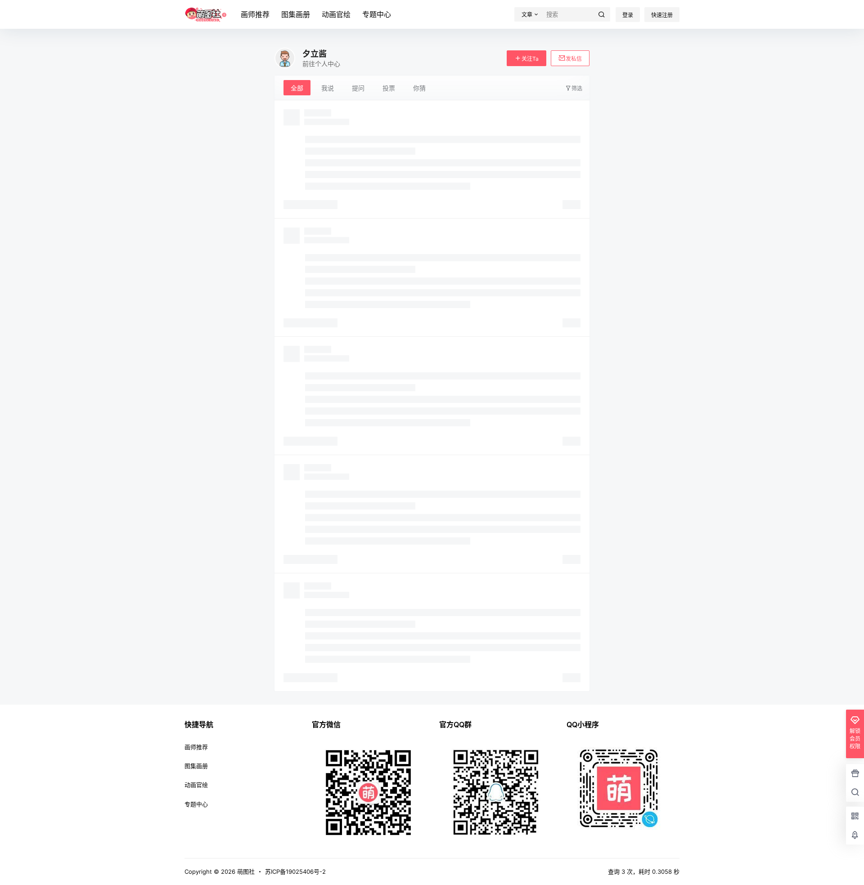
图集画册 (295, 14)
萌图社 (245, 871)
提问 (358, 88)
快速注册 (662, 15)
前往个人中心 (321, 63)
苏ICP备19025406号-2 (295, 871)
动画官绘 (336, 14)
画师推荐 (255, 14)
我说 (327, 88)
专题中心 (376, 14)
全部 (297, 88)
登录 (627, 15)
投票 (388, 88)
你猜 (419, 88)
